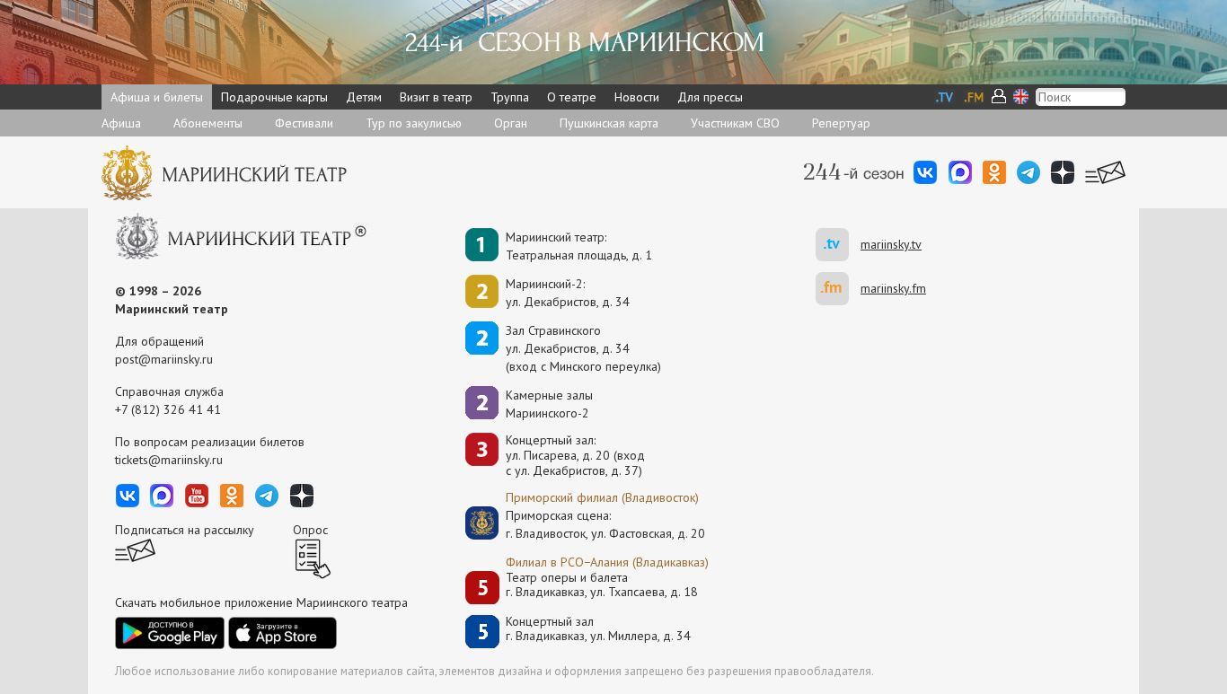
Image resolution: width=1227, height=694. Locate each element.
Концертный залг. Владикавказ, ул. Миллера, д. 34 (598, 629)
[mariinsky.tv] (838, 244)
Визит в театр (436, 97)
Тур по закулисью (414, 123)
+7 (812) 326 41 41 (168, 409)
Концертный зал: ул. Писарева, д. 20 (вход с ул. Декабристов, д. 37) (575, 455)
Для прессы (710, 97)
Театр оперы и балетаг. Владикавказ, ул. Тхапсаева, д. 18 (602, 585)
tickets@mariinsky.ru (169, 460)
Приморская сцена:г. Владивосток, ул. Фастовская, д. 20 (586, 524)
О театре (571, 97)
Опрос (310, 530)
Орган (510, 123)
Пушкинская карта (609, 123)
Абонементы (208, 123)
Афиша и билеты (156, 97)
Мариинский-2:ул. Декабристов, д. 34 (568, 293)
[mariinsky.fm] (838, 288)
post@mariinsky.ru (164, 359)
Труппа (509, 97)
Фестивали (304, 123)
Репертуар (841, 123)
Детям (364, 97)
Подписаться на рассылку (184, 530)
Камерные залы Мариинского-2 (549, 404)
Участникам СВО (735, 123)
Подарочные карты (274, 97)
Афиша (121, 123)
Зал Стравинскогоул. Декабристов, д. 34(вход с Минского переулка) (583, 348)
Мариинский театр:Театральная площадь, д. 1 (579, 246)
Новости (636, 97)
